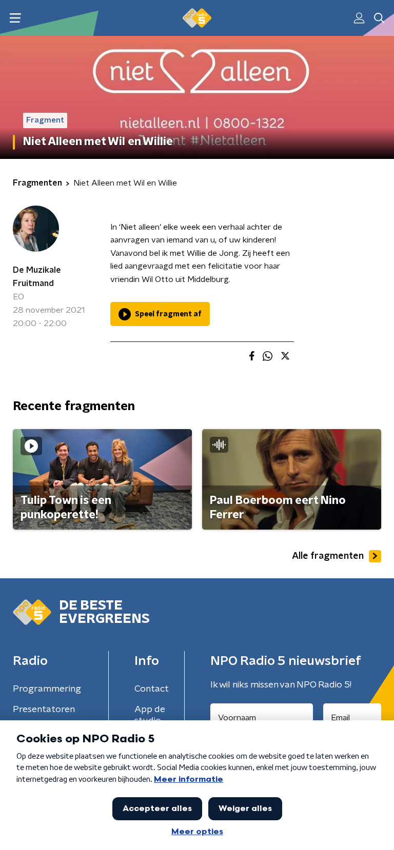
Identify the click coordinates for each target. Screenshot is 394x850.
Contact (151, 689)
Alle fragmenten (328, 556)
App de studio (149, 715)
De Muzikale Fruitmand (37, 277)
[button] (15, 18)
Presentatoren (44, 709)
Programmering (47, 689)
